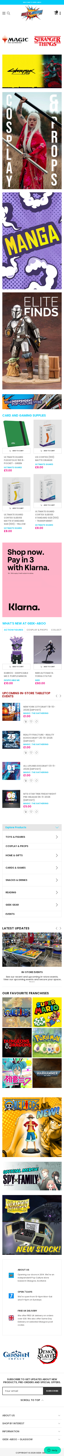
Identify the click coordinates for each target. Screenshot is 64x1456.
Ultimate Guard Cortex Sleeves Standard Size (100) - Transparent (15, 516)
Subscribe (52, 1390)
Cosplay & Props (17, 846)
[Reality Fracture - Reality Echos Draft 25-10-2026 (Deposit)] (11, 740)
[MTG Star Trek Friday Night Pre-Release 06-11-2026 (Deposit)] (11, 799)
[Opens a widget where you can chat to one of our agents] (52, 1450)
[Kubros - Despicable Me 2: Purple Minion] (16, 650)
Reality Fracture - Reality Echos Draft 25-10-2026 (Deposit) (38, 738)
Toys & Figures (15, 837)
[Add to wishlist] (31, 721)
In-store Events (32, 972)
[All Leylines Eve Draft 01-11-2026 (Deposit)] (11, 771)
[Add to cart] (25, 721)
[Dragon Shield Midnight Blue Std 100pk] (48, 488)
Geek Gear (12, 904)
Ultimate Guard (13, 464)
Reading (11, 892)
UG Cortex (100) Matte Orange (13, 458)
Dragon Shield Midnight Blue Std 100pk (46, 514)
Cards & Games (16, 867)
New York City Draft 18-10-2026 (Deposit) (39, 708)
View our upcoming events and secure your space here (32, 981)
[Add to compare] (36, 721)
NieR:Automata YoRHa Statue (44, 674)
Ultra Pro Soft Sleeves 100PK (44, 458)
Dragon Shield (43, 521)
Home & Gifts (14, 855)
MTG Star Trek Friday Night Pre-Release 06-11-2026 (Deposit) (39, 797)
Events (10, 914)
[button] (3, 13)
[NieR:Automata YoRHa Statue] (48, 650)
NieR (37, 680)
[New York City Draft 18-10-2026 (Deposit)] (11, 712)
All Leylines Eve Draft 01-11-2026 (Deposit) (39, 767)
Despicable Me (12, 680)
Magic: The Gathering (35, 713)
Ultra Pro (40, 464)
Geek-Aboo (42, 1452)
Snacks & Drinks (16, 880)
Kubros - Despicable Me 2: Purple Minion (16, 674)
